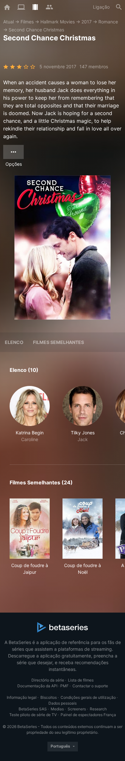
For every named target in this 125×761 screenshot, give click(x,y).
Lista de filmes (81, 680)
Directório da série (47, 680)
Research (98, 709)
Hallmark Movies (57, 21)
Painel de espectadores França (88, 714)
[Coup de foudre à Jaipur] (30, 528)
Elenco (14, 342)
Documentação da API (37, 685)
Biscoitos (48, 697)
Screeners (77, 709)
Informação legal (22, 697)
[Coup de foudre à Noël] (83, 528)
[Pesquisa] (119, 7)
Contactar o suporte (90, 685)
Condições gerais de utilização (88, 697)
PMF (64, 685)
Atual (8, 21)
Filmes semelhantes (58, 342)
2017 (86, 21)
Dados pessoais (62, 703)
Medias (57, 709)
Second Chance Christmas (36, 29)
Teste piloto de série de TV (33, 714)
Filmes (27, 21)
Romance (108, 21)
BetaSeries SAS (33, 709)
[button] (30, 417)
